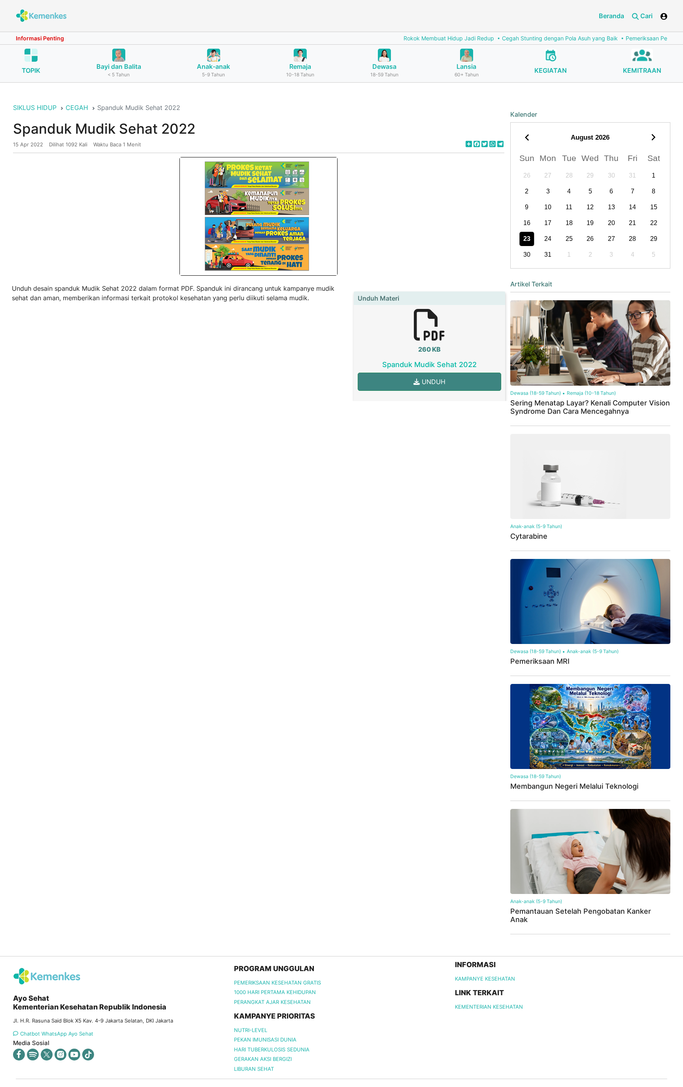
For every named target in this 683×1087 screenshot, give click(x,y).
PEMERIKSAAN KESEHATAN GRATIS (277, 982)
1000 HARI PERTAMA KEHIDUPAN (275, 992)
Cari (646, 16)
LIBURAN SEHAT (254, 1069)
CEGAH (77, 108)
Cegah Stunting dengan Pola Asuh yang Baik (522, 38)
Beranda (611, 16)
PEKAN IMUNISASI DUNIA (265, 1039)
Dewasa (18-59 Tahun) (535, 393)
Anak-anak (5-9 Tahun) (536, 526)
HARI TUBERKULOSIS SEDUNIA (271, 1049)
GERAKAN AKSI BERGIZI (263, 1059)
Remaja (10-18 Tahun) (591, 393)
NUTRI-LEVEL (250, 1030)
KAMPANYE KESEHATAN (485, 978)
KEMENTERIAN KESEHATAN (489, 1007)
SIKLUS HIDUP (35, 108)
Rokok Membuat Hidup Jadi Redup (411, 38)
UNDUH (432, 382)
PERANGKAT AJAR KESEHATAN (272, 1002)
